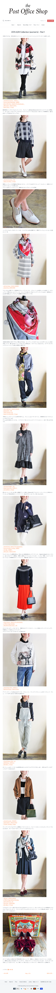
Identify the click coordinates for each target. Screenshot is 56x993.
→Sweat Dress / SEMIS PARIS (9, 287)
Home (13, 24)
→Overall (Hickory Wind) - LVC (9, 761)
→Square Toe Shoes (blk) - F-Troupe (10, 414)
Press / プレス (36, 24)
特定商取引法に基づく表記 (46, 981)
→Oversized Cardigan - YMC (8, 486)
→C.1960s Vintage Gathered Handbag (11, 900)
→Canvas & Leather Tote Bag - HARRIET (11, 548)
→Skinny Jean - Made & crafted (9, 551)
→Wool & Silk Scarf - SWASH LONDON (11, 409)
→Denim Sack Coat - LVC (8, 901)
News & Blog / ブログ (27, 24)
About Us (19, 24)
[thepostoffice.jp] (28, 9)
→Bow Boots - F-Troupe (8, 764)
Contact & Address (23, 981)
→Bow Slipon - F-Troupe (8, 905)
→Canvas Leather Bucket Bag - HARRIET (11, 102)
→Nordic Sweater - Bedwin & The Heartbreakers (13, 622)
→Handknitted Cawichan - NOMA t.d (11, 100)
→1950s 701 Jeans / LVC (8, 412)
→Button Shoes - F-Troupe (8, 107)
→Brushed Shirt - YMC (7, 410)
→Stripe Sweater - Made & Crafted (10, 822)
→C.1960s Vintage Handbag (9, 623)
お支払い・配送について (34, 981)
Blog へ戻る (28, 973)
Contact (43, 24)
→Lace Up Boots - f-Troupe (8, 489)
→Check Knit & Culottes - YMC (9, 179)
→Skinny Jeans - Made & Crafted (10, 105)
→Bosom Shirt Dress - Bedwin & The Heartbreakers (14, 104)
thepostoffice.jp (23, 985)
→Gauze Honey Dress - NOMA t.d (10, 488)
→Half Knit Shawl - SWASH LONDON (11, 286)
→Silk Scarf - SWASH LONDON (9, 898)
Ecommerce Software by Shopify (32, 985)
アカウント (42, 20)
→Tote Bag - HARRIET (8, 550)
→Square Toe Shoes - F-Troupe (9, 181)
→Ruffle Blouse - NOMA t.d (8, 763)
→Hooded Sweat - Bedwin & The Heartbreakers (13, 546)
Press (16, 981)
